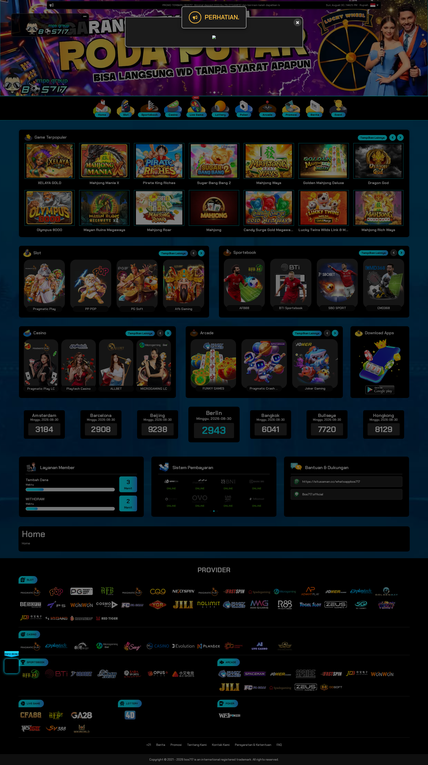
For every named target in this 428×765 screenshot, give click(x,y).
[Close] (297, 22)
